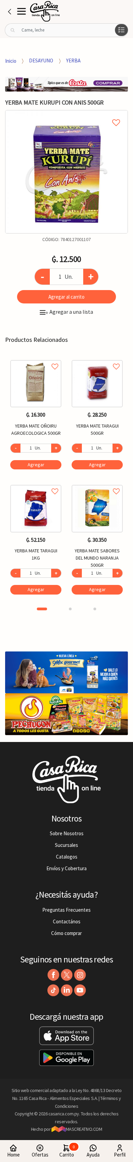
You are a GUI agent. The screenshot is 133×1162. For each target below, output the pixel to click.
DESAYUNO (41, 60)
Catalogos (66, 856)
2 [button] (70, 609)
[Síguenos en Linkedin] (66, 990)
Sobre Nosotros (67, 833)
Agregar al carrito (66, 297)
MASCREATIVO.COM (84, 1129)
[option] (66, 171)
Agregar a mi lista (66, 114)
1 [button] (42, 609)
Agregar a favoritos (36, 359)
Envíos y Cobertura (66, 868)
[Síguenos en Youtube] (80, 990)
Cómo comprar (66, 933)
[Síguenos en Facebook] (53, 975)
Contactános (66, 921)
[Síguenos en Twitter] (66, 975)
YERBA (73, 60)
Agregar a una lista (69, 311)
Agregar (36, 465)
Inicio (10, 60)
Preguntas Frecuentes (66, 910)
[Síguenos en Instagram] (80, 975)
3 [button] (95, 609)
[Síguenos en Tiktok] (53, 990)
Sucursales (66, 845)
